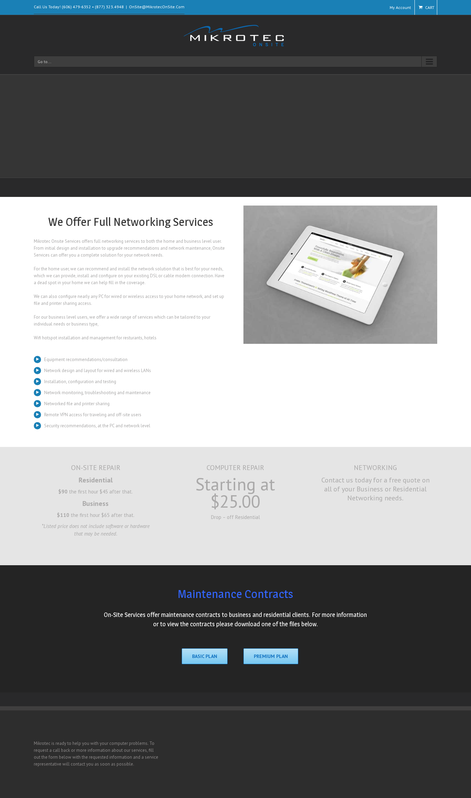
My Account (400, 7)
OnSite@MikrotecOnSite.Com (156, 6)
